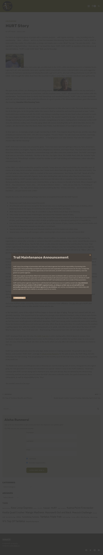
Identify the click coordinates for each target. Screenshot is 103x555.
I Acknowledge (19, 298)
